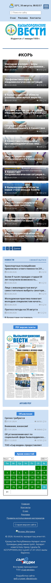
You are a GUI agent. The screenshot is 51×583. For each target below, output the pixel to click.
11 (13, 477)
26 (19, 487)
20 (26, 482)
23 (44, 482)
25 (13, 487)
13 (26, 477)
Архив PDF (25, 403)
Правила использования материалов (25, 518)
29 (38, 487)
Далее (17, 248)
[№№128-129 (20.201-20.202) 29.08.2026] (25, 365)
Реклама (23, 17)
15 (38, 477)
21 (32, 482)
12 (19, 477)
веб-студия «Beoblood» (25, 578)
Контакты (35, 17)
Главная (25, 503)
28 (32, 487)
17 (7, 482)
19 (19, 482)
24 (7, 487)
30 (44, 487)
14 (32, 477)
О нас (13, 17)
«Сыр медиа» (28, 569)
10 (7, 477)
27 (26, 487)
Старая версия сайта (25, 524)
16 (44, 477)
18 (13, 482)
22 (38, 482)
